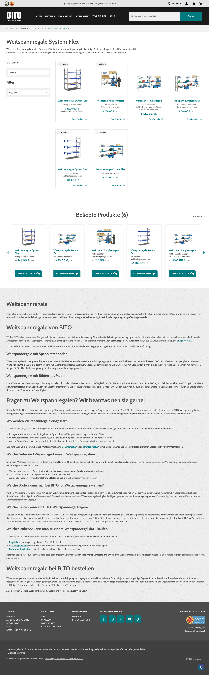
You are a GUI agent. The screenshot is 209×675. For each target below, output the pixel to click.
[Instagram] (111, 619)
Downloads (12, 623)
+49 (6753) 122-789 (74, 3)
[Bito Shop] (14, 16)
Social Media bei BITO (111, 611)
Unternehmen (79, 611)
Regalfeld (13, 92)
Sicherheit (82, 16)
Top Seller (99, 16)
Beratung (11, 616)
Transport (65, 16)
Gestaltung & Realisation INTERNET (64, 658)
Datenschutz (48, 623)
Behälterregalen (69, 446)
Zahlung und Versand (17, 620)
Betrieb (50, 16)
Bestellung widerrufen (18, 630)
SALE (112, 16)
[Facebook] (103, 619)
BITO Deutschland (193, 659)
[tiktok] (137, 619)
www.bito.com (91, 3)
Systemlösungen (81, 620)
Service (10, 611)
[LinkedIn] (120, 619)
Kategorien (23, 29)
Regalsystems (184, 340)
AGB (43, 616)
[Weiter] (204, 252)
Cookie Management (51, 626)
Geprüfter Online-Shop (192, 611)
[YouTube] (129, 619)
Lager (38, 16)
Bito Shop (10, 29)
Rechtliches (47, 611)
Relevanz (13, 72)
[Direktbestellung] (194, 3)
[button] (201, 3)
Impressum (46, 620)
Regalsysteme (38, 29)
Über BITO (77, 616)
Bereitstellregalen (90, 446)
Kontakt (10, 626)
